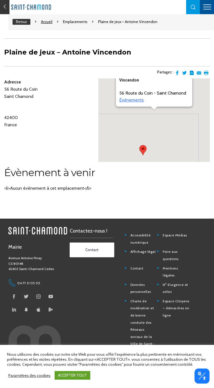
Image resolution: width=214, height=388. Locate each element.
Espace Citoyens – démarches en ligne (176, 308)
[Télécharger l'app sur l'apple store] (38, 309)
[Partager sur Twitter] (184, 73)
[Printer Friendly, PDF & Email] (191, 73)
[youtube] (50, 296)
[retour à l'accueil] (41, 7)
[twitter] (26, 296)
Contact (137, 268)
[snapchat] (26, 309)
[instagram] (38, 296)
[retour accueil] (4, 7)
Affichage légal (143, 251)
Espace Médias (175, 235)
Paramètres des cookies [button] (29, 375)
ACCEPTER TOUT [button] (72, 375)
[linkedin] (14, 309)
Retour (21, 21)
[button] (193, 7)
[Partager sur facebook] (177, 73)
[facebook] (14, 296)
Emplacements (75, 21)
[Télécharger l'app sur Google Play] (50, 309)
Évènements (131, 100)
